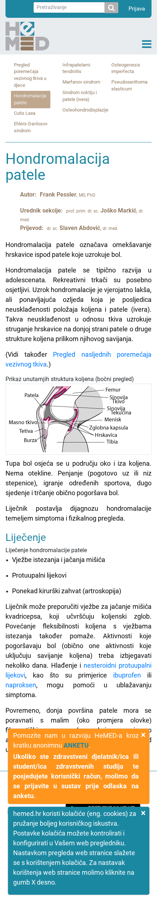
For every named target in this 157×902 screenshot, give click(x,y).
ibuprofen (127, 675)
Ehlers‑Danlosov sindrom (30, 127)
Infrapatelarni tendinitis (76, 68)
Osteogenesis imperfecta (125, 68)
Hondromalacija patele (30, 99)
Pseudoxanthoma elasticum (129, 85)
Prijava (137, 8)
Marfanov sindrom (81, 82)
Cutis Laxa (24, 113)
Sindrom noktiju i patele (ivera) (79, 96)
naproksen (20, 685)
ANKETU (76, 745)
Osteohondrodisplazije (85, 110)
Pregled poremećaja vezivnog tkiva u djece (30, 75)
